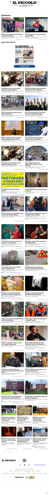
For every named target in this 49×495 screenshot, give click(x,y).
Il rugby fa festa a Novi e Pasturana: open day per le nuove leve (8, 419)
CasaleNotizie (29, 473)
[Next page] (10, 452)
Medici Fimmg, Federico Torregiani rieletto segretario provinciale (11, 138)
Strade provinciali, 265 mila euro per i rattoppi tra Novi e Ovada (36, 214)
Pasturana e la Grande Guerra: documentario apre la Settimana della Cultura (12, 371)
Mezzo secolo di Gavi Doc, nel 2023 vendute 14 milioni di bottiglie (35, 113)
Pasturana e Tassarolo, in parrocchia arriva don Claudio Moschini (24, 440)
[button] (38, 2)
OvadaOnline (34, 473)
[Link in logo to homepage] (24, 2)
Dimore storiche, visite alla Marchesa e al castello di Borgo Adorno (12, 214)
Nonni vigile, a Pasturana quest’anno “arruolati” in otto (36, 319)
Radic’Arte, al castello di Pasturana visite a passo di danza (8, 440)
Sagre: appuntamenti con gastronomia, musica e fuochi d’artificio (33, 164)
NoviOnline (19, 473)
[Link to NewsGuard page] (19, 477)
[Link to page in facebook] (20, 465)
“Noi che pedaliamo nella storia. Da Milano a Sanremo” (11, 113)
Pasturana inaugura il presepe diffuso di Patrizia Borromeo (12, 319)
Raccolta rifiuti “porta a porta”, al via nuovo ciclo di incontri (35, 370)
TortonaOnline (39, 473)
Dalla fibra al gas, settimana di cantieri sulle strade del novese (34, 267)
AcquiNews (23, 473)
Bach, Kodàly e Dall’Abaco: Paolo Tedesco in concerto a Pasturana (34, 343)
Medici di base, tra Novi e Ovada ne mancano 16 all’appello (40, 440)
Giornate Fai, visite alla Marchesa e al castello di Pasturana (36, 397)
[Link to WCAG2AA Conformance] (29, 477)
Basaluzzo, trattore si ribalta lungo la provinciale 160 (39, 419)
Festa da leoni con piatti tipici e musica (10, 189)
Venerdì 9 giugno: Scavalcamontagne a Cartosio (36, 190)
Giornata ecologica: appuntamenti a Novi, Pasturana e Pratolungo (35, 89)
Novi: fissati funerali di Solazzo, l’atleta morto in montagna (34, 138)
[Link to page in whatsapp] (24, 465)
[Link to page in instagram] (29, 465)
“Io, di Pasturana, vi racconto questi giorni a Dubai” (35, 35)
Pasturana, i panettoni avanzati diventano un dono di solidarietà (10, 293)
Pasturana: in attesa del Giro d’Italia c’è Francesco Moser (11, 35)
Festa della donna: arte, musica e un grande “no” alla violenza (11, 241)
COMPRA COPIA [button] (24, 66)
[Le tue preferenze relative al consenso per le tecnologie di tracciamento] (47, 493)
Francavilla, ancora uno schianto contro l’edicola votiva (11, 267)
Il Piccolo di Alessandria (5, 473)
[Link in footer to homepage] (24, 460)
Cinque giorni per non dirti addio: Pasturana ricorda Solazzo (10, 89)
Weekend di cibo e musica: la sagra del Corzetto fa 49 (23, 419)
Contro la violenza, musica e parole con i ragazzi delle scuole (11, 343)
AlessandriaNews (13, 473)
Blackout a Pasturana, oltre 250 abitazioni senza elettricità (34, 293)
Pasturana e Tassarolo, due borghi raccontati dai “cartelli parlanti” (11, 397)
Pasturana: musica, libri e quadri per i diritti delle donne (36, 241)
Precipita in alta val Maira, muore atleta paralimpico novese (11, 163)
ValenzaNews (45, 473)
